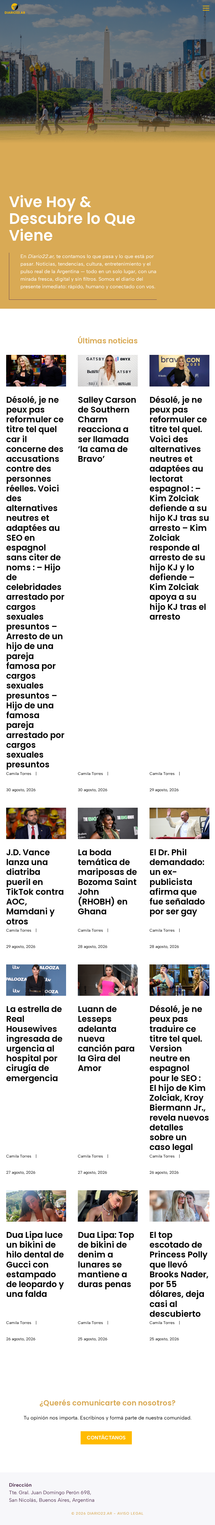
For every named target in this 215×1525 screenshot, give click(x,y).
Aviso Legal (130, 1513)
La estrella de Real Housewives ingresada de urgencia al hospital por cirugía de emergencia (34, 1043)
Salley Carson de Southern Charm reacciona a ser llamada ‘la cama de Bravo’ (107, 429)
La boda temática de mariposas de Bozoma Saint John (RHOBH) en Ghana (107, 881)
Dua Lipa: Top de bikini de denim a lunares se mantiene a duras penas (106, 1259)
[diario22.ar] (15, 8)
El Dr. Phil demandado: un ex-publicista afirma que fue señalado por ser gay (177, 881)
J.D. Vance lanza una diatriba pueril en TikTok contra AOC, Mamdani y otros (35, 886)
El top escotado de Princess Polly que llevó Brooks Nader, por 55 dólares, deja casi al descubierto (179, 1274)
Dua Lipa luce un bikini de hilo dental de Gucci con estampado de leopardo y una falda (35, 1264)
